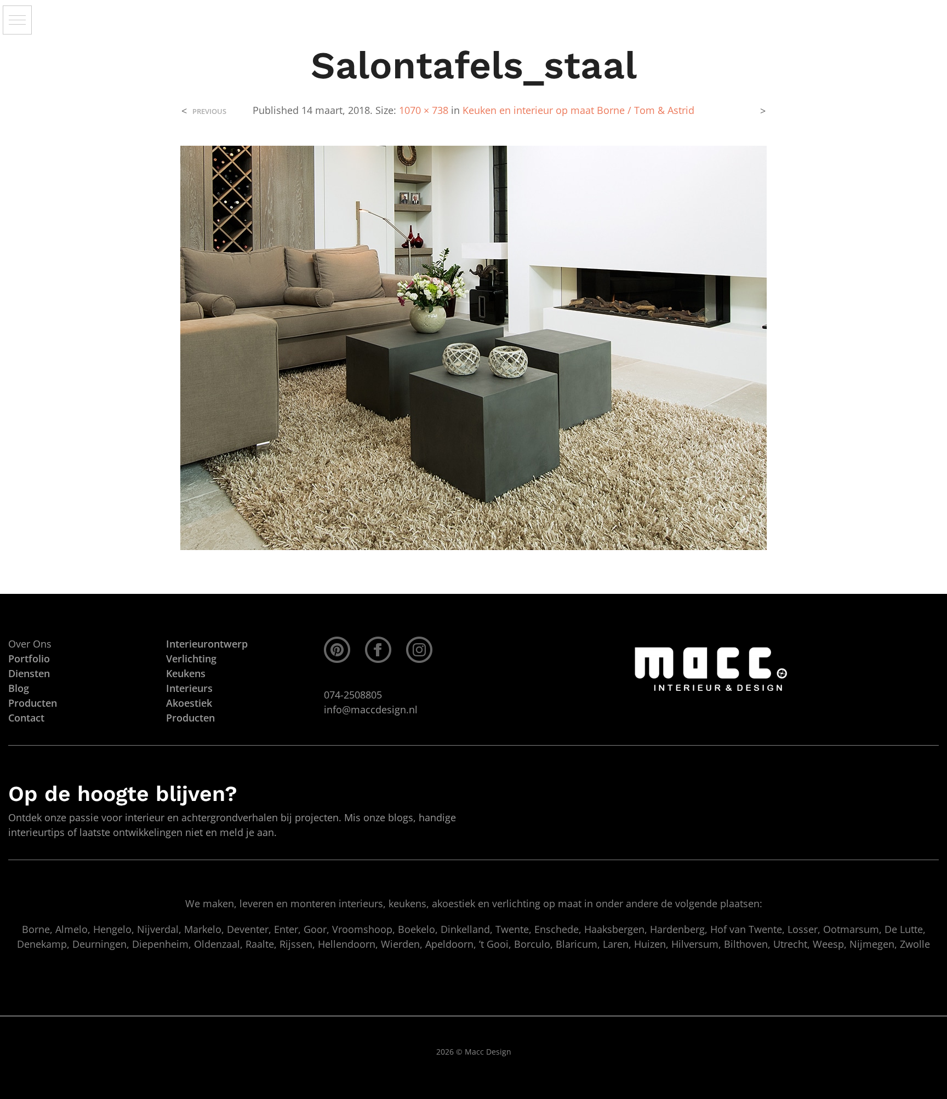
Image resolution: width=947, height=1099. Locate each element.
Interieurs (189, 688)
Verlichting (191, 658)
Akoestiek (189, 702)
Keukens (186, 673)
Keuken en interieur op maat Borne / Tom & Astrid (578, 110)
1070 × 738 (423, 110)
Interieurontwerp (207, 643)
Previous (209, 111)
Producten (190, 717)
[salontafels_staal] (473, 347)
